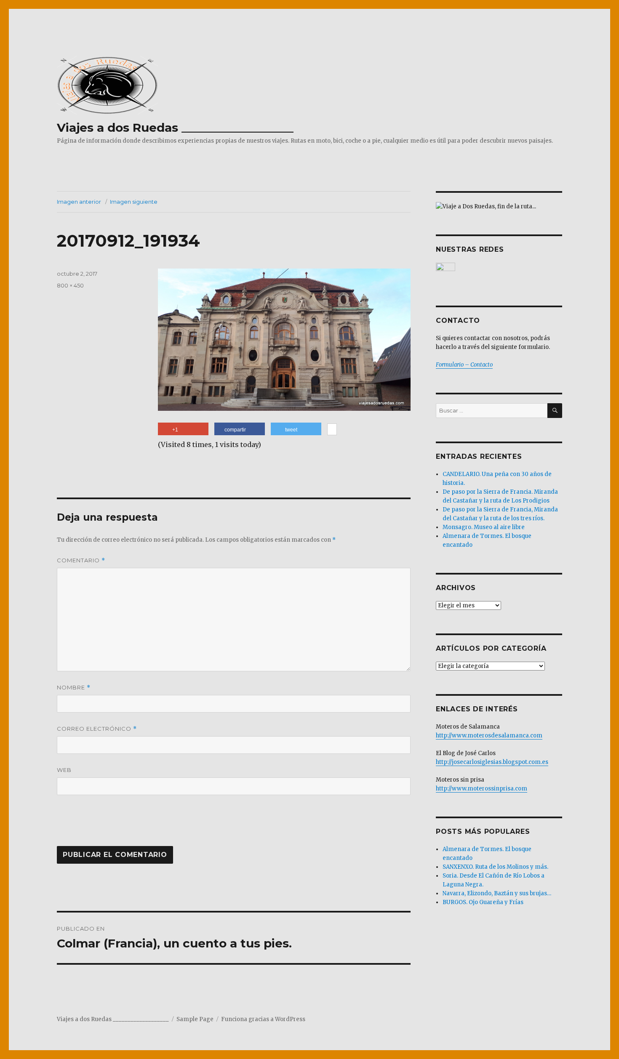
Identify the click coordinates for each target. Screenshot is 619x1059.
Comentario (81, 560)
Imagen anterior (79, 201)
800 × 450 (70, 285)
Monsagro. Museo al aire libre (484, 527)
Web (64, 769)
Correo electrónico (97, 728)
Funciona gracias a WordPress (263, 1019)
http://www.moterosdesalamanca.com (489, 735)
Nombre (74, 687)
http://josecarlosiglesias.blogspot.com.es (492, 762)
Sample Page (194, 1019)
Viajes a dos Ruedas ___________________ (175, 127)
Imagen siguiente (133, 201)
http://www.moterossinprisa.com (481, 788)
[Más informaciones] (332, 430)
